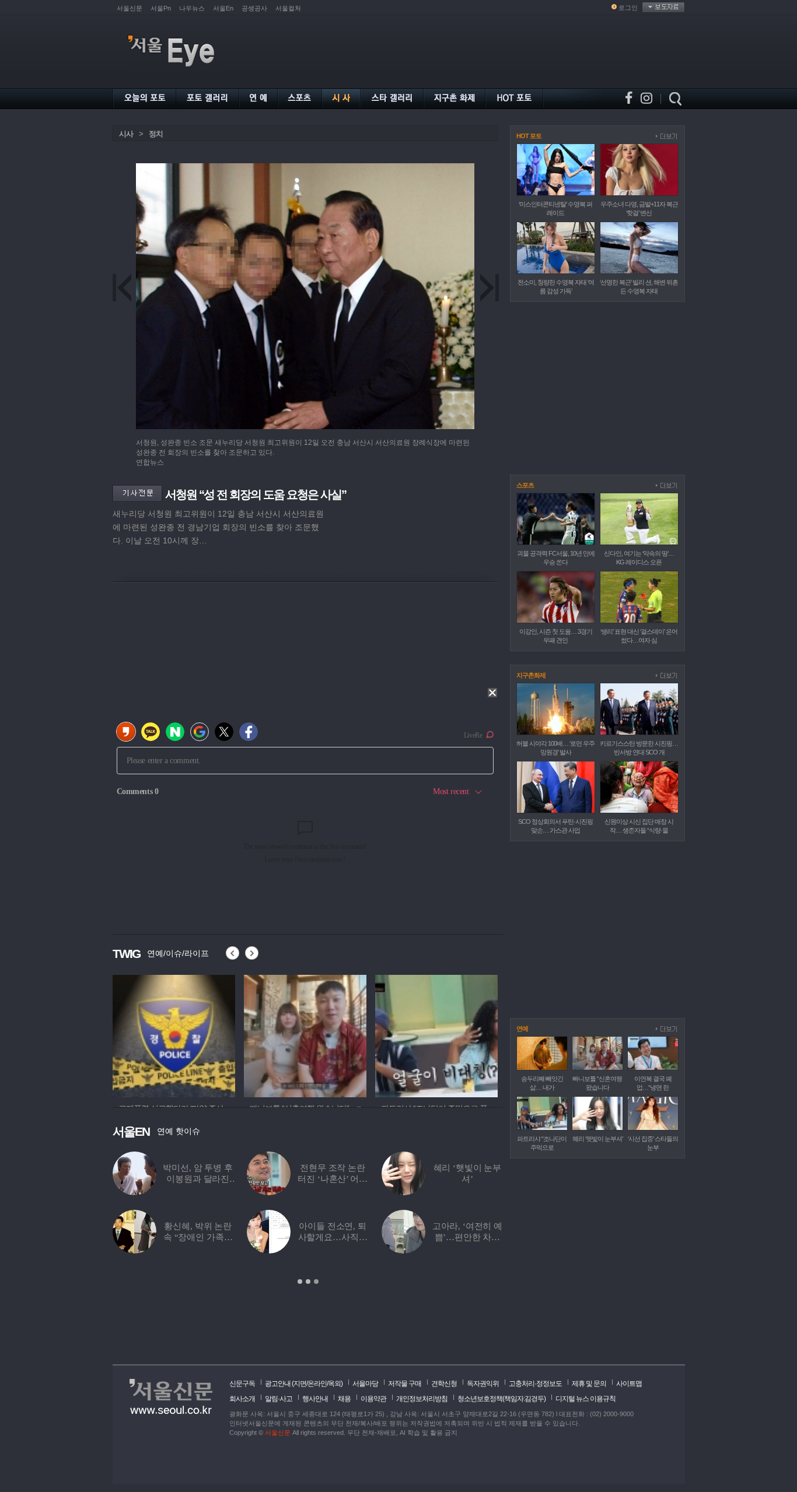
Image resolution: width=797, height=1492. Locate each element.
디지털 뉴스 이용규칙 (585, 1399)
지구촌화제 (531, 675)
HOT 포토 (528, 135)
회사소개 (242, 1399)
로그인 (628, 7)
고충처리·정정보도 (535, 1383)
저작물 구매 (404, 1383)
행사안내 (315, 1399)
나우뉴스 (192, 8)
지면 (299, 1383)
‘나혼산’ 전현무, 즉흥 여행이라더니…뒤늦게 (467, 1237)
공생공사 (254, 8)
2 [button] (308, 1281)
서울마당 (365, 1383)
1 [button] (300, 1281)
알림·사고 (278, 1399)
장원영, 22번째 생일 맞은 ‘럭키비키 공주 (333, 1237)
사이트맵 (629, 1383)
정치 (156, 133)
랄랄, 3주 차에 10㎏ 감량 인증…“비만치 (198, 1237)
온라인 (317, 1383)
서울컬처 (288, 8)
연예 (522, 1028)
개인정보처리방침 (422, 1399)
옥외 (334, 1383)
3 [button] (316, 1281)
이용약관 (373, 1399)
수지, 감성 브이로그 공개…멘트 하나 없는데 (198, 1179)
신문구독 (242, 1383)
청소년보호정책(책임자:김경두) (501, 1399)
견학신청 (444, 1383)
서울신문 (129, 8)
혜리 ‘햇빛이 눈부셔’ (597, 1138)
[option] (174, 1034)
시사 (126, 133)
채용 (344, 1399)
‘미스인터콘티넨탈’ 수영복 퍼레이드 (467, 1179)
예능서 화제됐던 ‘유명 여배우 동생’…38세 (332, 1179)
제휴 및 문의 (589, 1383)
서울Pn (161, 8)
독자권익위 (483, 1383)
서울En (223, 8)
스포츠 (525, 485)
